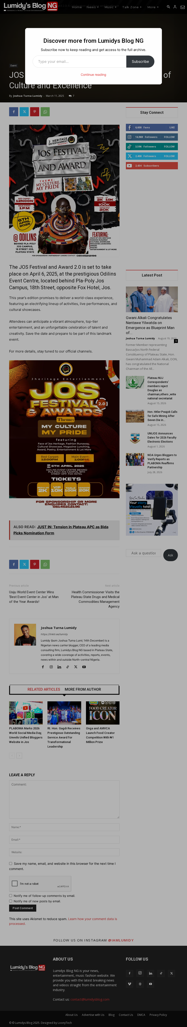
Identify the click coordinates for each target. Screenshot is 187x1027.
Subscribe (140, 61)
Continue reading (93, 74)
